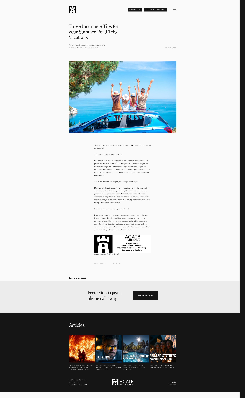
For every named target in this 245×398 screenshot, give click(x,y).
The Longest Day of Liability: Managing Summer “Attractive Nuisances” (134, 367)
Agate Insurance (72, 9)
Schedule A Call (145, 295)
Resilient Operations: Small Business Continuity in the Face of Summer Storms (108, 367)
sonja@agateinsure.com (78, 384)
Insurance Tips (170, 48)
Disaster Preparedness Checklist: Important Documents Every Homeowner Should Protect (81, 367)
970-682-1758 (74, 382)
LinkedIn (173, 382)
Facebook (172, 384)
